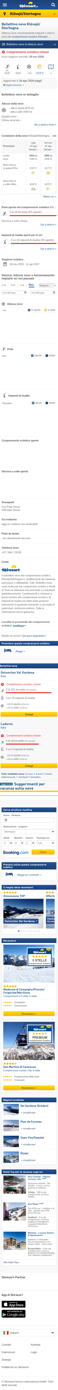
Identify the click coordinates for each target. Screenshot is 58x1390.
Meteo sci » (49, 196)
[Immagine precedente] (5, 912)
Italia (3, 676)
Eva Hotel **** (35, 1204)
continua (18, 625)
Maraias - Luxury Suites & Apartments (41, 1234)
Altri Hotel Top (10, 1262)
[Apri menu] (5, 5)
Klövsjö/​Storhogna (25, 14)
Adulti (6, 838)
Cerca (43, 852)
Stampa (6, 1359)
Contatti (6, 1344)
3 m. (13, 285)
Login (34, 1352)
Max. (31, 284)
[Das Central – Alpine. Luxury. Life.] (9, 1184)
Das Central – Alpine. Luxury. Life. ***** (39, 1177)
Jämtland (23, 777)
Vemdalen (35, 777)
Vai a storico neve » (45, 124)
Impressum (8, 1352)
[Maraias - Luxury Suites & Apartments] (9, 1241)
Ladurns (7, 724)
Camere (29, 838)
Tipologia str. (43, 838)
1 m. (4, 285)
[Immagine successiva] (52, 912)
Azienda (35, 1344)
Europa (29, 774)
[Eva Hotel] (9, 1211)
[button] (15, 853)
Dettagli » (33, 149)
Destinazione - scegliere (15, 826)
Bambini (18, 838)
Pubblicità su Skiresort (15, 1367)
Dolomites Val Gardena (17, 672)
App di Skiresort (12, 1295)
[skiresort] (29, 5)
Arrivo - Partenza (11, 815)
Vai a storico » (48, 224)
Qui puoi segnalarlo (33, 635)
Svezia (39, 774)
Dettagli (29, 714)
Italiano (14, 1332)
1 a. (22, 285)
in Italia (33, 996)
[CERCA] (53, 5)
